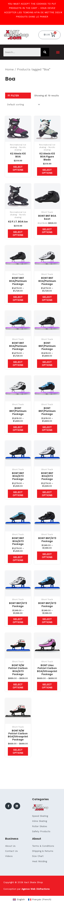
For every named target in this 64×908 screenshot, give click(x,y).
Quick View (18, 139)
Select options (18, 168)
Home (9, 69)
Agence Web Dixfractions (36, 889)
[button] (58, 52)
